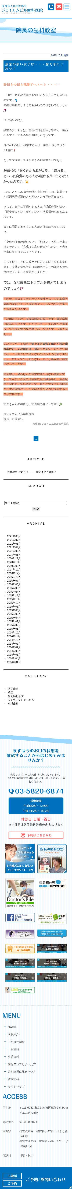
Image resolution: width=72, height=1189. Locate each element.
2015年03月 (14, 621)
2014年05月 (14, 654)
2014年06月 (14, 650)
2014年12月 (14, 632)
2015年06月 (14, 610)
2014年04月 (14, 658)
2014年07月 (14, 647)
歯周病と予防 (16, 696)
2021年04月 (14, 547)
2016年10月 (14, 576)
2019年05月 (14, 565)
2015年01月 (14, 628)
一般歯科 (13, 1049)
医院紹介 (13, 1034)
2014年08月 (14, 643)
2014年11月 (13, 636)
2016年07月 (14, 580)
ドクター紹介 (16, 1041)
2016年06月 (14, 584)
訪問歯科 (13, 688)
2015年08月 (14, 606)
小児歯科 (13, 703)
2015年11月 (13, 599)
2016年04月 (14, 591)
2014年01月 (14, 662)
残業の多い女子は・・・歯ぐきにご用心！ (32, 471)
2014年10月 (14, 639)
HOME (12, 1026)
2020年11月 (13, 562)
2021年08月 (14, 536)
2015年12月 (14, 595)
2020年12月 (14, 558)
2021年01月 (14, 554)
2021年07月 (14, 539)
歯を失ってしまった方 (21, 699)
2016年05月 (14, 587)
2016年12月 (14, 573)
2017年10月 (14, 569)
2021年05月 (14, 543)
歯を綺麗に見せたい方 (22, 1071)
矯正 (10, 692)
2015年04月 (14, 617)
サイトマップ (16, 1086)
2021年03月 (14, 550)
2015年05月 (14, 613)
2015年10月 (14, 602)
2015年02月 (14, 625)
